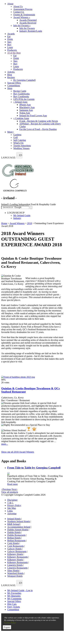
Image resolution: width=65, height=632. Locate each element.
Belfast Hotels (14, 538)
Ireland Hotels (14, 518)
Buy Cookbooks (21, 96)
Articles (11, 72)
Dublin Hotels (14, 532)
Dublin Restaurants (16, 535)
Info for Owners (22, 25)
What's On (18, 143)
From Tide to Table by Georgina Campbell (33, 467)
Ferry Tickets (13, 606)
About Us (18, 6)
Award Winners (21, 17)
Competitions (13, 85)
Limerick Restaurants (17, 568)
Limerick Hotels (15, 565)
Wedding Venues (21, 148)
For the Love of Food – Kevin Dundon (38, 129)
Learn (10, 47)
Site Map (11, 508)
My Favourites (14, 593)
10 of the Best (14, 53)
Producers (12, 50)
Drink (10, 39)
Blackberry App (27, 107)
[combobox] (19, 155)
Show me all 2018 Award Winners (17, 452)
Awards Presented (28, 20)
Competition (13, 609)
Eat (8, 36)
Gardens (17, 134)
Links (10, 511)
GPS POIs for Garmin (23, 99)
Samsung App (26, 110)
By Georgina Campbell (24, 80)
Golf (15, 137)
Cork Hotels (13, 543)
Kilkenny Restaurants (17, 562)
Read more (12, 484)
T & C (10, 502)
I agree (7, 627)
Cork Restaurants (15, 546)
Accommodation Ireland (18, 527)
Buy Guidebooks (21, 93)
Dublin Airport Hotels (17, 529)
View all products (9, 492)
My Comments (14, 598)
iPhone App (25, 104)
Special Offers (14, 83)
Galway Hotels (14, 548)
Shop (9, 88)
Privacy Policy (14, 505)
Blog (9, 74)
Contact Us (18, 12)
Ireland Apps (20, 102)
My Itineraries (14, 596)
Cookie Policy (10, 622)
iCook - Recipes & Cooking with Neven (38, 121)
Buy (9, 44)
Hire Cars (11, 604)
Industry (17, 218)
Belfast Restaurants (16, 540)
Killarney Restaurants (17, 557)
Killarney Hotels (15, 554)
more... (4, 444)
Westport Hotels (15, 576)
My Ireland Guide (21, 215)
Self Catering (19, 140)
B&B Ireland (13, 524)
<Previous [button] (6, 489)
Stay (9, 42)
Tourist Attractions (22, 145)
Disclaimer (12, 500)
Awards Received (27, 23)
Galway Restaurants (16, 551)
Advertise (11, 513)
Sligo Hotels (13, 570)
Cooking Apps (21, 118)
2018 (29, 223)
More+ (10, 132)
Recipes (11, 77)
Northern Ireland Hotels (18, 521)
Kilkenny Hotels (15, 559)
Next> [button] (14, 489)
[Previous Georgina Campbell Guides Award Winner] (28, 428)
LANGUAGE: (8, 157)
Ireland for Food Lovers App (33, 115)
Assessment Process (22, 9)
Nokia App (24, 113)
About (10, 3)
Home (4, 223)
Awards (11, 33)
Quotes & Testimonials (24, 14)
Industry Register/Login (30, 31)
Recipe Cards (19, 91)
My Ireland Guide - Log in (20, 590)
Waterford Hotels (15, 573)
